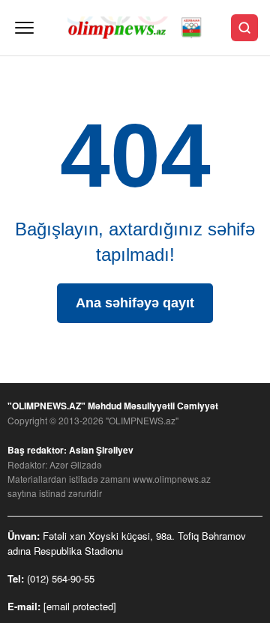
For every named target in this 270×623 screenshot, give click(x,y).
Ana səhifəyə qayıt (135, 302)
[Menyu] (24, 28)
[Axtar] (244, 27)
